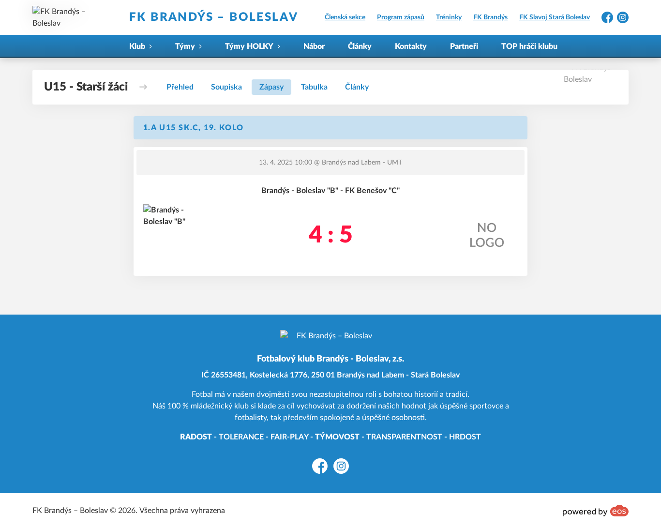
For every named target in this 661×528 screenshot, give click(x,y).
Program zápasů (400, 17)
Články (360, 46)
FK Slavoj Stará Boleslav (554, 17)
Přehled (180, 87)
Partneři (464, 46)
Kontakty (411, 46)
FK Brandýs (490, 17)
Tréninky (449, 17)
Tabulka (314, 87)
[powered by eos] (596, 510)
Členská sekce (345, 17)
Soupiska (226, 87)
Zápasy (271, 87)
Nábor (314, 46)
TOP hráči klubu (529, 46)
